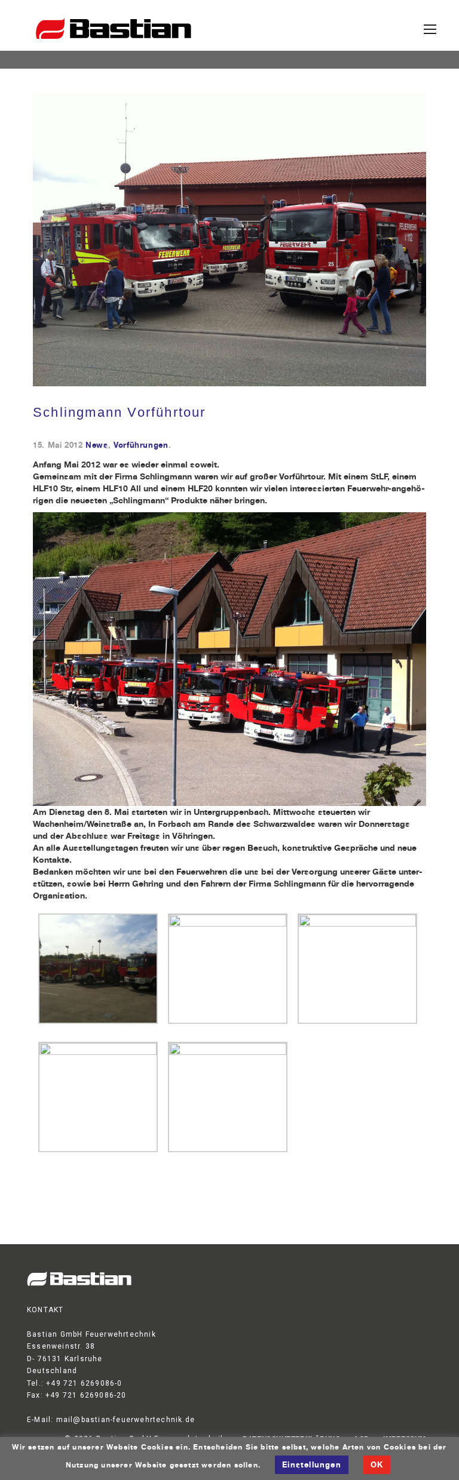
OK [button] (377, 1464)
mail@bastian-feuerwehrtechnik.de (125, 1420)
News (96, 445)
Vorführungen (141, 445)
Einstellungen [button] (311, 1464)
